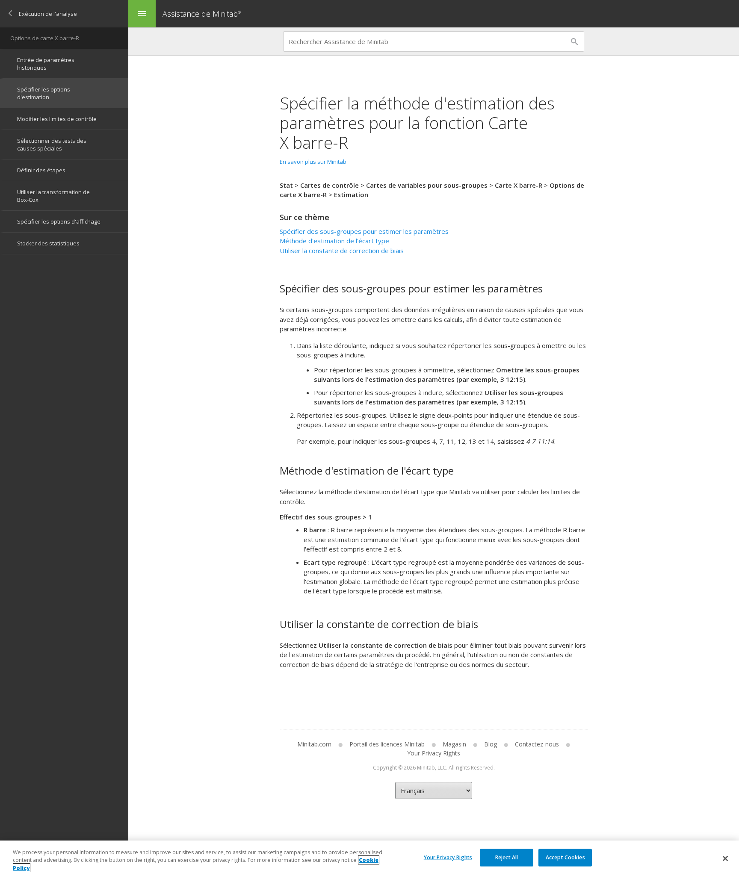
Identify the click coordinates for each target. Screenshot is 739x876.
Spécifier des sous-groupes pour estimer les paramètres (364, 231)
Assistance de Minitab (202, 14)
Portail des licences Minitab (387, 744)
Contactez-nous (537, 744)
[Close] (725, 858)
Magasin (454, 744)
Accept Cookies (565, 857)
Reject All (506, 857)
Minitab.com (314, 744)
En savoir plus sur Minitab (313, 161)
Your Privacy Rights (448, 857)
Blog (490, 744)
